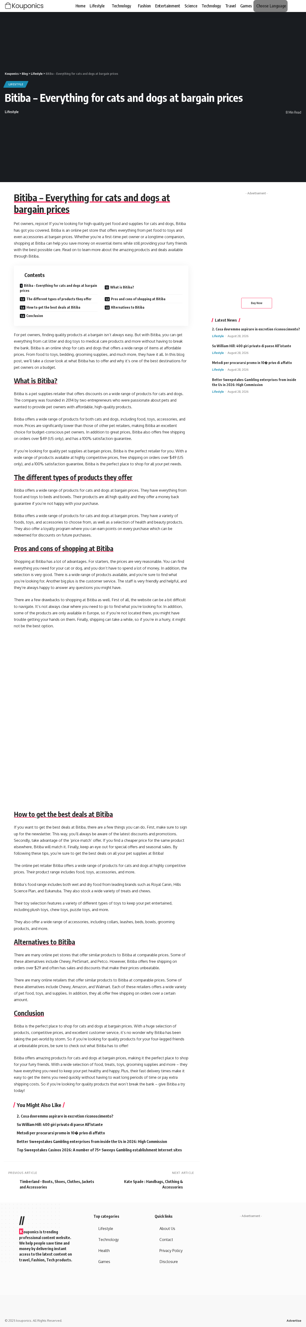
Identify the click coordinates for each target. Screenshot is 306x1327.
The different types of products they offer (59, 299)
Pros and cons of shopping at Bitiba (138, 299)
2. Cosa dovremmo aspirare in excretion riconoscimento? (65, 1116)
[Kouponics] (32, 6)
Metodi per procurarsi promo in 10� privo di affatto (61, 1133)
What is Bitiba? (122, 287)
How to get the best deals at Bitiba (53, 307)
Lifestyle (16, 84)
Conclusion (34, 316)
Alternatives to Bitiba (127, 307)
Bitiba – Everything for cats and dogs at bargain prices (92, 203)
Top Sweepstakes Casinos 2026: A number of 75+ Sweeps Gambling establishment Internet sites (99, 1150)
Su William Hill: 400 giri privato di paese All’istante (60, 1124)
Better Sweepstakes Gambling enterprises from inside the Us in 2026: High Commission (92, 1141)
